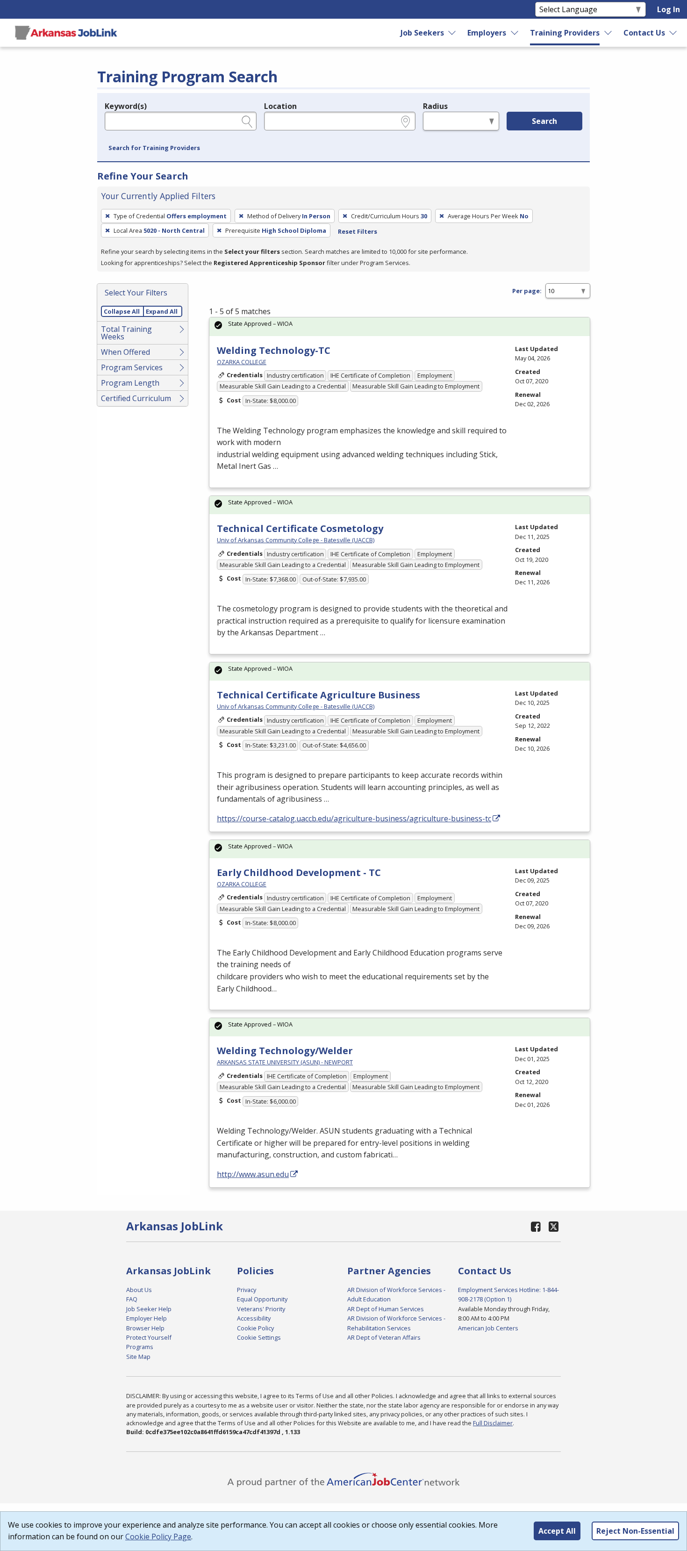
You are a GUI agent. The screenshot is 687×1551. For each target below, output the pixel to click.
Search (544, 121)
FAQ (131, 1299)
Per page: (527, 291)
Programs (139, 1347)
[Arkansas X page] (553, 1226)
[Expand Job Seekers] (452, 33)
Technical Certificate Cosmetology (300, 528)
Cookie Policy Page (158, 1536)
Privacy (246, 1289)
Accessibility (254, 1318)
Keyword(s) (126, 106)
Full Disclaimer (493, 1423)
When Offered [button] (125, 352)
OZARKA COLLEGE (241, 362)
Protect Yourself (149, 1337)
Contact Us (644, 33)
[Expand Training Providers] (608, 33)
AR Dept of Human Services (385, 1309)
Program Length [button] (130, 383)
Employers (486, 33)
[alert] (399, 326)
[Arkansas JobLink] (65, 33)
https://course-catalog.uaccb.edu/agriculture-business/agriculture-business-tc (354, 818)
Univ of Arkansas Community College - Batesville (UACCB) (295, 540)
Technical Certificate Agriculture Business (318, 695)
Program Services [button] (132, 367)
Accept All (557, 1531)
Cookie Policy (255, 1328)
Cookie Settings (259, 1337)
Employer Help (146, 1318)
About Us (139, 1289)
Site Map (138, 1356)
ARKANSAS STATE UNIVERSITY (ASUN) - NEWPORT (285, 1062)
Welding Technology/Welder (285, 1050)
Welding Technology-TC (273, 350)
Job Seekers (422, 33)
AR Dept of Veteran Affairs (384, 1337)
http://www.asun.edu (253, 1174)
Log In (668, 9)
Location (280, 106)
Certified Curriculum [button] (136, 398)
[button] (154, 148)
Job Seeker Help (149, 1309)
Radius (435, 106)
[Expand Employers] (515, 33)
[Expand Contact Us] (673, 33)
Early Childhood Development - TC (299, 872)
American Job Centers (488, 1328)
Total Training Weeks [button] (126, 333)
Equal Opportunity (262, 1299)
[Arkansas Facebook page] (536, 1226)
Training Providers (565, 33)
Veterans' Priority (261, 1309)
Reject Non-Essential (635, 1531)
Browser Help (145, 1328)
